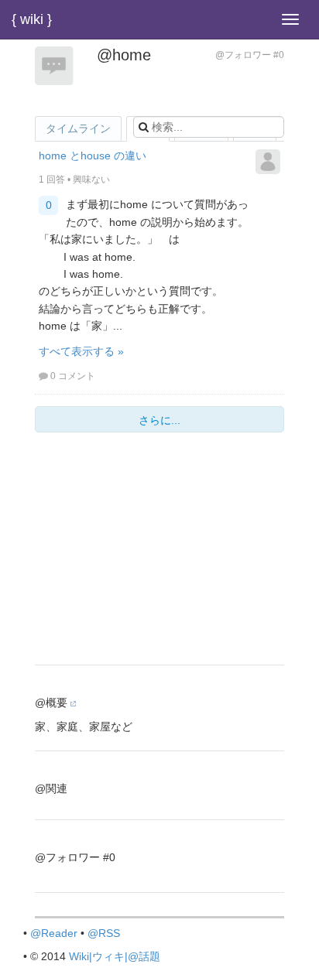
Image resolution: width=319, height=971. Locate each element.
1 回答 (52, 179)
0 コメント (72, 376)
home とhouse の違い (92, 155)
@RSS (103, 933)
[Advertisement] (159, 552)
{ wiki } (32, 19)
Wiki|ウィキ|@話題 (114, 956)
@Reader (53, 933)
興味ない (91, 179)
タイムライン (78, 128)
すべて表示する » (81, 351)
